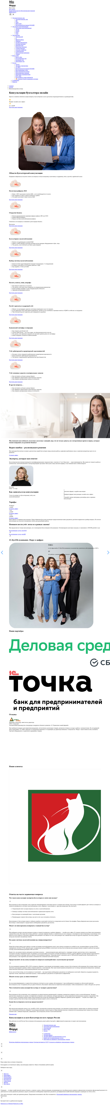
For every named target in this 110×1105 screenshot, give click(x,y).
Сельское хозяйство (21, 50)
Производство (19, 45)
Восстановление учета (22, 70)
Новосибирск (7, 1076)
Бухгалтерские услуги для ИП (17, 534)
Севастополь (7, 1081)
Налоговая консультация (22, 73)
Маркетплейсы (20, 39)
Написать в (7, 1103)
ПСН (17, 32)
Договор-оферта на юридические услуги (55, 1036)
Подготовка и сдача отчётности (24, 77)
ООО (17, 22)
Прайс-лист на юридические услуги (53, 1038)
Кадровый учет (20, 60)
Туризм (18, 54)
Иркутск (6, 1073)
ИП (16, 21)
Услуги (14, 63)
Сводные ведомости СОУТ (41, 1042)
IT (16, 38)
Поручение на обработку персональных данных (57, 1039)
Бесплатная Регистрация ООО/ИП (25, 25)
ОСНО (17, 31)
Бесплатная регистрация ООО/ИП (25, 68)
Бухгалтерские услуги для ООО (18, 530)
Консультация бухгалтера (22, 71)
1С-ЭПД (18, 67)
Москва (6, 1082)
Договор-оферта (48, 1035)
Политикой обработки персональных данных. (69, 1094)
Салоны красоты (20, 48)
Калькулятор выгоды (15, 10)
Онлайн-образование (21, 42)
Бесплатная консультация (28, 10)
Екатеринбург (8, 1078)
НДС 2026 (18, 76)
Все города (12, 9)
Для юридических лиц (18, 18)
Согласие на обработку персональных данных (61, 1042)
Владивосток (7, 1079)
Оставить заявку (13, 455)
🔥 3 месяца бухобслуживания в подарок (27, 79)
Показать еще (13, 1014)
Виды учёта (15, 55)
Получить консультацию (16, 107)
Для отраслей (16, 35)
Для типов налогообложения (20, 26)
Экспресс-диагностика (22, 65)
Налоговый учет (20, 61)
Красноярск (7, 1075)
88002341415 (12, 12)
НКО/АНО (19, 23)
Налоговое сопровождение (23, 74)
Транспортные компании (22, 52)
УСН (17, 34)
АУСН (17, 29)
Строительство (20, 51)
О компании (15, 80)
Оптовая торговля (20, 44)
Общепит (18, 41)
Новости (14, 82)
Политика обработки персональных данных (21, 1042)
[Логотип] (55, 4)
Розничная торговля (21, 47)
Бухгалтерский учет (21, 58)
